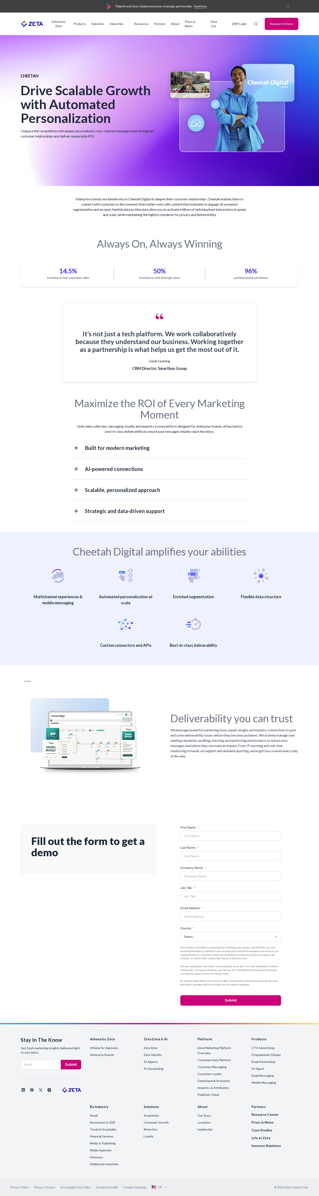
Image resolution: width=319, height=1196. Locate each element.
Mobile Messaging (264, 1082)
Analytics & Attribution (213, 1088)
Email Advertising (263, 1062)
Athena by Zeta (58, 24)
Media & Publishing (103, 1143)
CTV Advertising (263, 1048)
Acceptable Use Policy (76, 1187)
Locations (204, 1122)
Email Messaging (263, 1075)
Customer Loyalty (209, 1074)
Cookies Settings (134, 1187)
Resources (141, 24)
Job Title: (187, 888)
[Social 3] (40, 1090)
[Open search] (256, 24)
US (160, 1187)
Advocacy (96, 1157)
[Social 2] (32, 1090)
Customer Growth (156, 1122)
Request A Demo (281, 24)
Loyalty (148, 1136)
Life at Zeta (261, 1138)
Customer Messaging (212, 1067)
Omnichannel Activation (213, 1081)
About (175, 24)
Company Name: (193, 867)
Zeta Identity (153, 1055)
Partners (160, 24)
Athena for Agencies (104, 1048)
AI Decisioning (153, 1068)
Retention (151, 1129)
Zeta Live (213, 24)
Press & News (190, 24)
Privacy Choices (44, 1187)
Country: (187, 928)
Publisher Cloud (208, 1094)
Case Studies (262, 1130)
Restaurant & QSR (102, 1122)
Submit (231, 1000)
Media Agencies (101, 1150)
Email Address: (191, 908)
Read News (200, 6)
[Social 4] (49, 1090)
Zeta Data (150, 1048)
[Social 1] (23, 1090)
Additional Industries (104, 1164)
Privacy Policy (221, 973)
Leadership (204, 1129)
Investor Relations (266, 1146)
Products (80, 24)
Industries (116, 24)
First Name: (189, 827)
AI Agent (258, 1068)
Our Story (204, 1115)
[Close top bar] (288, 6)
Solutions (97, 24)
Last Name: (189, 847)
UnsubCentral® (107, 1187)
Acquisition (151, 1115)
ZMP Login (239, 24)
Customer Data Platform (214, 1060)
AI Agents (151, 1062)
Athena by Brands (102, 1055)
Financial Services (101, 1136)
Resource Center (265, 1114)
